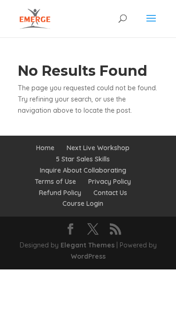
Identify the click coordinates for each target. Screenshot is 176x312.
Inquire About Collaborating (83, 170)
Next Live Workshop (98, 148)
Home (45, 148)
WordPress (88, 256)
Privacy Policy (109, 181)
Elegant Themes (88, 245)
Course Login (82, 203)
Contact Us (110, 193)
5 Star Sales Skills (83, 159)
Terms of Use (55, 181)
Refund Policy (60, 193)
